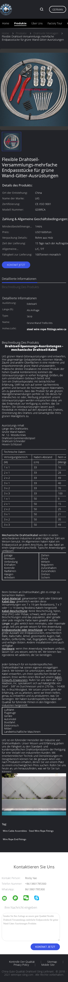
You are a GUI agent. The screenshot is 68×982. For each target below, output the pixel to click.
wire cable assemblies (15, 830)
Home (5, 23)
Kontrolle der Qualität (22, 961)
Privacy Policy (21, 964)
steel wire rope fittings (41, 830)
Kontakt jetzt (16, 265)
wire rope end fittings (14, 839)
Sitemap (52, 961)
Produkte (20, 23)
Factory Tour (55, 23)
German (57, 9)
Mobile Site (48, 964)
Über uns (37, 23)
